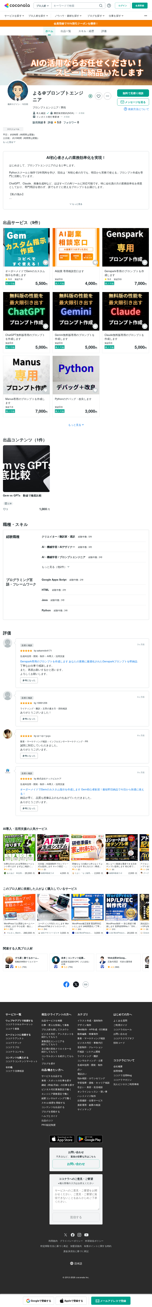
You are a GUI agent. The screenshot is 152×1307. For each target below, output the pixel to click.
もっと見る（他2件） (54, 566)
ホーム (49, 31)
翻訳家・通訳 (68, 536)
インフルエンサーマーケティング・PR (68, 741)
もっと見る (77, 204)
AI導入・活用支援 (56, 656)
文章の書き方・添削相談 (55, 708)
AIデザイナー (68, 547)
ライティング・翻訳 (30, 708)
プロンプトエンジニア (73, 557)
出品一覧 (66, 31)
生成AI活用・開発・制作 (32, 656)
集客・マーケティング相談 (33, 741)
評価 (104, 31)
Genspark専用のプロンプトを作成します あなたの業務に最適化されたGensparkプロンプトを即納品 (78, 661)
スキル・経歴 (86, 31)
